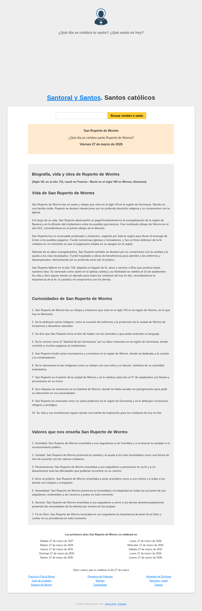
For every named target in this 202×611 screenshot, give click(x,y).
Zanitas (158, 584)
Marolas (100, 580)
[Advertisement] (101, 64)
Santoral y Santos (74, 97)
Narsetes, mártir (159, 580)
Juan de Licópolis (41, 580)
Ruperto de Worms (41, 584)
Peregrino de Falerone (100, 576)
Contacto (122, 604)
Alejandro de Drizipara (158, 576)
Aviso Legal (110, 604)
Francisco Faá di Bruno (41, 576)
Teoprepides (100, 584)
